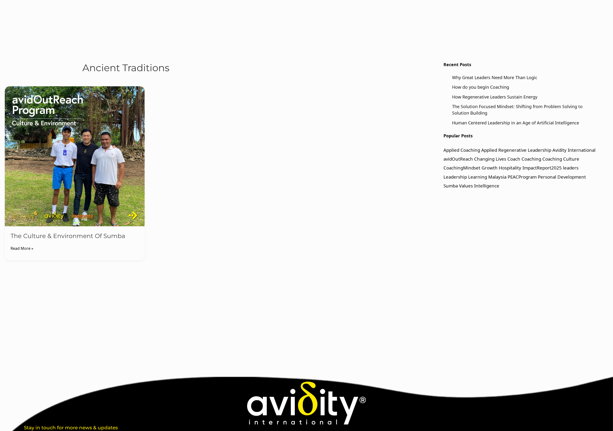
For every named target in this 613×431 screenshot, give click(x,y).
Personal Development (562, 177)
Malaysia (497, 177)
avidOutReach (458, 159)
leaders (571, 168)
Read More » (22, 248)
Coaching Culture (560, 159)
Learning (477, 177)
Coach (513, 159)
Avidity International (574, 150)
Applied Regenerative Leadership (516, 150)
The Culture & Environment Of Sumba (68, 235)
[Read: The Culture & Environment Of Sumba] (75, 156)
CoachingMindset (461, 168)
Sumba (450, 186)
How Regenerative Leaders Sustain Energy (494, 97)
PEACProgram (522, 177)
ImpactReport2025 (542, 168)
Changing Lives (490, 159)
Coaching (531, 159)
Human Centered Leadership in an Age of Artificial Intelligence (515, 123)
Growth (490, 168)
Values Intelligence (479, 186)
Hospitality (510, 168)
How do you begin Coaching (480, 87)
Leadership (455, 177)
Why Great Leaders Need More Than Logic (494, 77)
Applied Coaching (461, 150)
